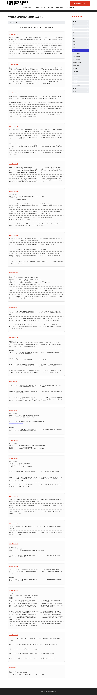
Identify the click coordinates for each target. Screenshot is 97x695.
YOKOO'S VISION (27, 7)
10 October (76, 59)
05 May (75, 74)
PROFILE (50, 7)
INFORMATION (60, 7)
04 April (75, 77)
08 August (76, 65)
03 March (76, 80)
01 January (76, 85)
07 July (75, 68)
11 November (76, 56)
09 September (77, 62)
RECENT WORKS (40, 7)
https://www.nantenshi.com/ (16, 423)
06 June (75, 71)
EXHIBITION (70, 7)
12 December (76, 53)
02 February (76, 83)
